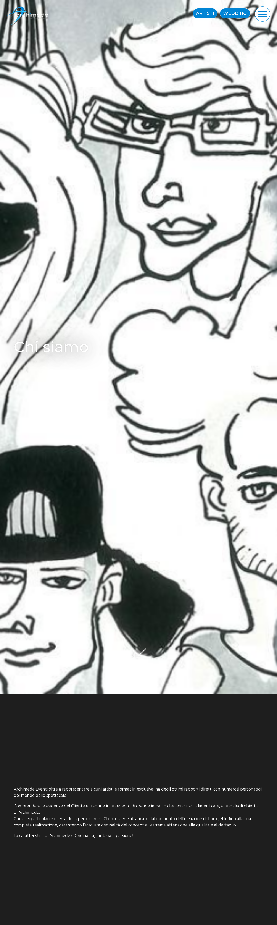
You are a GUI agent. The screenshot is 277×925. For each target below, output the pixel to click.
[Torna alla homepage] (28, 16)
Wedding (235, 13)
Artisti (205, 13)
